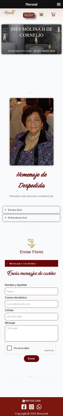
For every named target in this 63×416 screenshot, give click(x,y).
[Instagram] (31, 407)
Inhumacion (17, 217)
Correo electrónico (16, 297)
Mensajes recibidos (23, 264)
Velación (15, 210)
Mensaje (10, 322)
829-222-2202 (33, 400)
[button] (41, 14)
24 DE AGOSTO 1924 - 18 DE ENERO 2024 (31, 51)
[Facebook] (24, 407)
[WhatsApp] (39, 407)
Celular (9, 310)
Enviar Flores (31, 252)
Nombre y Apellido (16, 285)
